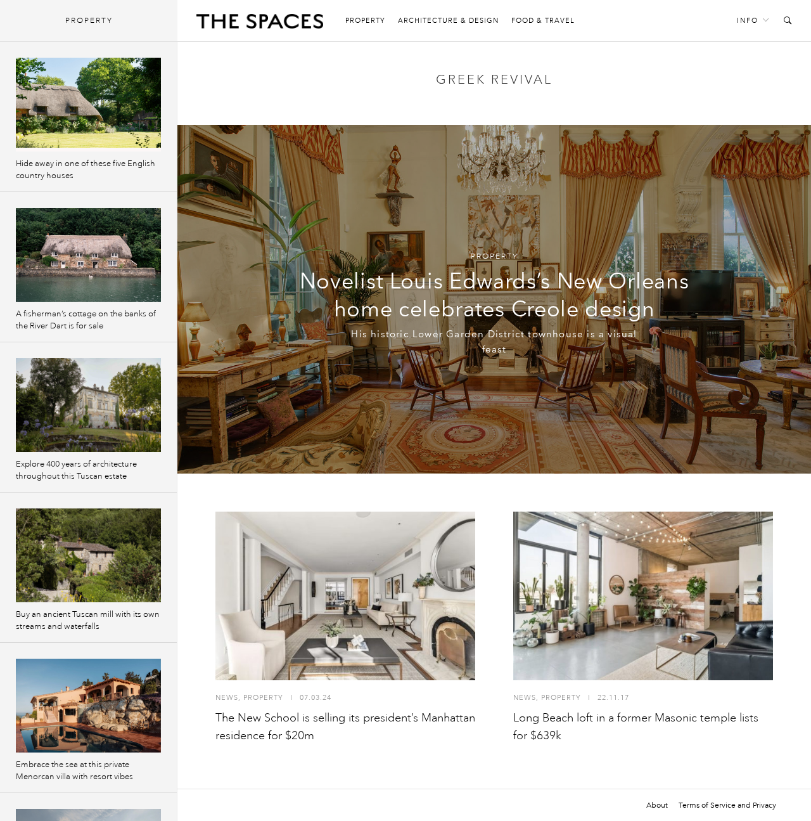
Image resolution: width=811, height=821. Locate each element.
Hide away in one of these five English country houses (85, 169)
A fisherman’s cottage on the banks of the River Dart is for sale (86, 320)
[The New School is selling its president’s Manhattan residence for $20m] (345, 596)
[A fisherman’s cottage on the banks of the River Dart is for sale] (88, 255)
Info (747, 20)
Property (365, 20)
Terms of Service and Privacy (727, 805)
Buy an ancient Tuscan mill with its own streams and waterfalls (88, 620)
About (657, 805)
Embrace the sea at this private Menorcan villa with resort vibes (74, 771)
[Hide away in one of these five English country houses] (88, 105)
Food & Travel (543, 20)
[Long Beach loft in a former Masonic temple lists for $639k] (643, 596)
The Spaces (259, 24)
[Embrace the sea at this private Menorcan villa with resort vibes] (88, 706)
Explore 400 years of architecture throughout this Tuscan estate (76, 470)
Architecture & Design (448, 20)
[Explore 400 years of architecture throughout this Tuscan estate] (88, 405)
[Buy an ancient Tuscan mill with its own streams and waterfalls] (88, 555)
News (226, 698)
